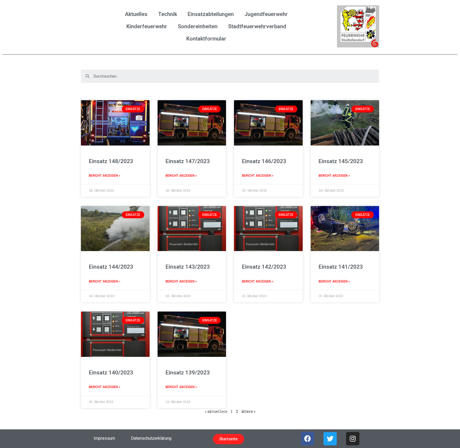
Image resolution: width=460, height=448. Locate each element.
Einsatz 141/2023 (341, 267)
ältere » (248, 411)
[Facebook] (307, 438)
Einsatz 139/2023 (188, 372)
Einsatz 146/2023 (264, 161)
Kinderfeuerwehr (146, 26)
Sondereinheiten (197, 26)
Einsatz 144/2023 (111, 267)
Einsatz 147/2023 (188, 161)
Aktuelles (136, 14)
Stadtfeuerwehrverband (257, 26)
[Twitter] (330, 438)
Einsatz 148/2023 (111, 161)
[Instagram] (352, 438)
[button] (228, 439)
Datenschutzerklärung (151, 438)
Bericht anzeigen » (104, 175)
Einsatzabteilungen (211, 14)
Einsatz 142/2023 (264, 267)
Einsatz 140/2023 (111, 372)
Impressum (104, 438)
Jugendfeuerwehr (266, 14)
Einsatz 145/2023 (341, 161)
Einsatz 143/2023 (188, 267)
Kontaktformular (206, 38)
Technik (167, 14)
